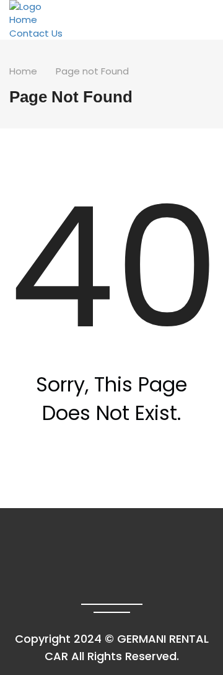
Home (23, 19)
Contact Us (36, 33)
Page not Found (92, 71)
